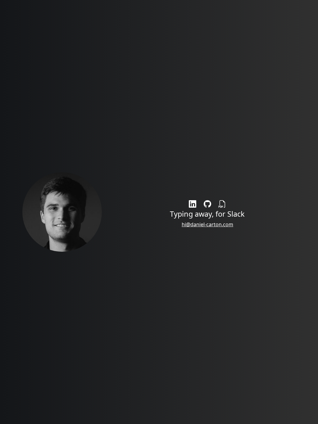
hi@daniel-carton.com (207, 224)
